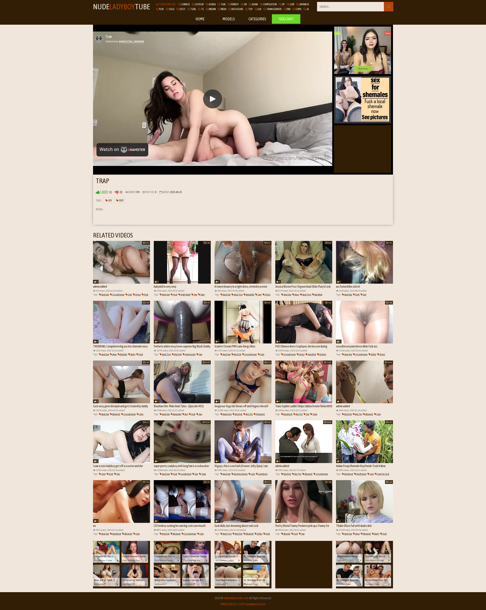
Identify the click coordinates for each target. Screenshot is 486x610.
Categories (257, 19)
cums (298, 9)
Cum (130, 294)
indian (212, 9)
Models (228, 19)
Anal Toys (238, 294)
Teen (314, 414)
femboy (234, 4)
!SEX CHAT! (286, 19)
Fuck (146, 294)
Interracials (190, 354)
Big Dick (178, 354)
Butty (132, 354)
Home (200, 19)
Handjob (312, 354)
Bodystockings (241, 474)
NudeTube (121, 6)
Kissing (322, 354)
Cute (141, 414)
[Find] (388, 6)
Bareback (287, 414)
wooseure (237, 9)
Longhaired (185, 474)
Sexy (121, 200)
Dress (138, 294)
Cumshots (262, 474)
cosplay (199, 4)
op (283, 4)
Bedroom (227, 414)
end (288, 9)
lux (259, 9)
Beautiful (250, 294)
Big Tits (249, 414)
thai (223, 4)
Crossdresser (118, 294)
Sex (110, 200)
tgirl (193, 9)
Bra (186, 414)
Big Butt (123, 354)
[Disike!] (117, 192)
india (223, 9)
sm (245, 4)
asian (254, 4)
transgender (274, 9)
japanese (304, 4)
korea (212, 4)
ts (202, 9)
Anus (296, 294)
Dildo (373, 354)
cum (291, 4)
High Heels (185, 294)
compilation (269, 4)
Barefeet (318, 294)
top (250, 9)
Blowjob (116, 414)
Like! (104, 192)
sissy (182, 9)
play (161, 9)
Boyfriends (361, 474)
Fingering (260, 414)
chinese (185, 4)
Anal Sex (105, 294)
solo (171, 9)
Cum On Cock (383, 474)
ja (307, 9)
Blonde (286, 533)
